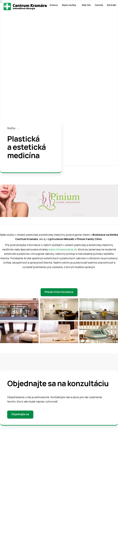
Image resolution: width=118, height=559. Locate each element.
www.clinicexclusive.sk (63, 249)
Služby (11, 128)
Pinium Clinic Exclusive (59, 292)
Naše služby (69, 5)
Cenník (99, 5)
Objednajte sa (20, 414)
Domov (54, 5)
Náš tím (86, 5)
